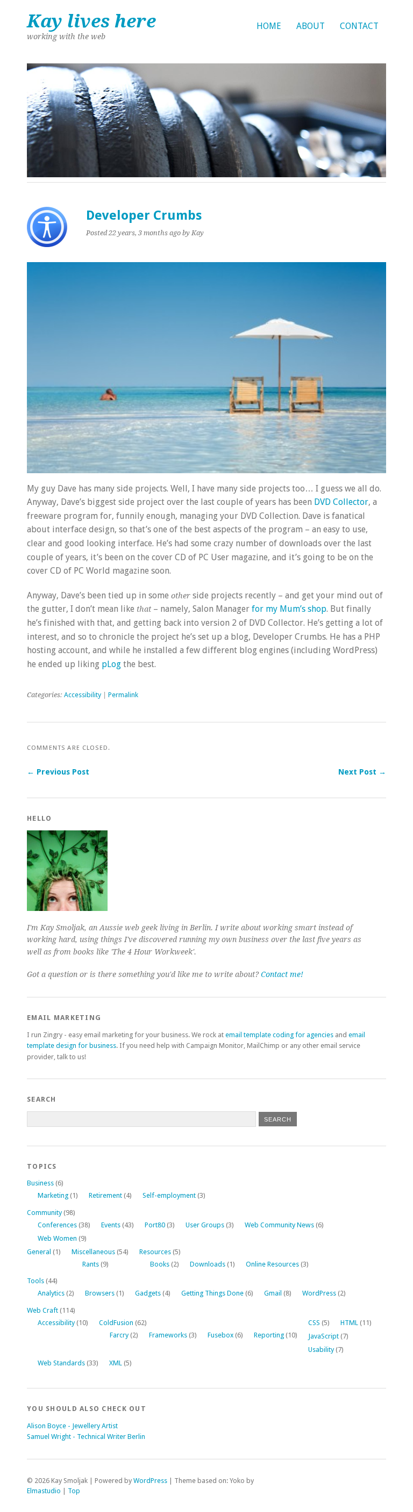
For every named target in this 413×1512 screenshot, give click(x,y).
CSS (314, 1323)
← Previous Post (58, 772)
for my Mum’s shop (289, 609)
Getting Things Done (212, 1293)
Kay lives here (91, 21)
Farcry (119, 1335)
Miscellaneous (93, 1252)
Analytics (51, 1293)
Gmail (273, 1293)
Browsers (100, 1293)
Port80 (155, 1225)
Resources (155, 1252)
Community (44, 1213)
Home (269, 26)
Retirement (105, 1195)
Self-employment (169, 1195)
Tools (35, 1281)
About (310, 26)
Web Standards (61, 1363)
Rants (90, 1264)
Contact (359, 26)
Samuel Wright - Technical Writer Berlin (86, 1437)
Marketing (53, 1195)
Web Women (57, 1238)
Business (40, 1183)
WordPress (319, 1293)
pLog (111, 664)
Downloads (207, 1264)
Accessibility (82, 695)
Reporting (269, 1335)
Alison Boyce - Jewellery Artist (72, 1426)
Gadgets (148, 1293)
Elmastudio (44, 1491)
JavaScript (323, 1336)
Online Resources (272, 1264)
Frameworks (168, 1335)
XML (115, 1363)
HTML (349, 1323)
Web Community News (279, 1225)
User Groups (205, 1225)
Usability (321, 1349)
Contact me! (282, 974)
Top (74, 1491)
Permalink (123, 695)
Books (159, 1264)
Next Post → (362, 772)
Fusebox (220, 1335)
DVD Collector (341, 502)
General (39, 1252)
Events (110, 1225)
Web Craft (42, 1310)
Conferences (57, 1225)
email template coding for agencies (279, 1035)
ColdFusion (116, 1323)
